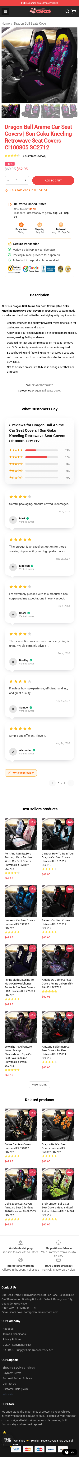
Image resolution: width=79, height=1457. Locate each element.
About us (8, 1328)
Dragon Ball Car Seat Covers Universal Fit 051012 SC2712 (54, 1148)
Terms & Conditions (14, 1334)
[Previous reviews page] (52, 783)
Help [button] (72, 1452)
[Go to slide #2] (30, 111)
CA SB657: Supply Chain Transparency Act (28, 1350)
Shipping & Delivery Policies (19, 1367)
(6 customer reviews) (33, 155)
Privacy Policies (12, 1339)
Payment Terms (12, 1372)
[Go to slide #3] (50, 111)
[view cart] (73, 11)
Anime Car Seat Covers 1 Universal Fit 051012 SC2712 (19, 1148)
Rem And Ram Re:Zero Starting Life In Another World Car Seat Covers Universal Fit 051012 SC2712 (18, 861)
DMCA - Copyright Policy (17, 1344)
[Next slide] (71, 65)
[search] (67, 11)
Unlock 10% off (7, 1440)
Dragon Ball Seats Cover (30, 23)
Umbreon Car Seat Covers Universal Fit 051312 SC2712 (20, 924)
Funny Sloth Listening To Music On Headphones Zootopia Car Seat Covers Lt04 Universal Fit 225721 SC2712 (20, 987)
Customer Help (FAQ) (15, 1388)
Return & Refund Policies (17, 1378)
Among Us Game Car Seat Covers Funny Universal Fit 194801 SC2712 (57, 983)
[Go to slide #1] (11, 111)
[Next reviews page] (70, 783)
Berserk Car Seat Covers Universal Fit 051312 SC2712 (56, 924)
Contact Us (9, 1383)
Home (6, 23)
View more (39, 1084)
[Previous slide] (7, 65)
